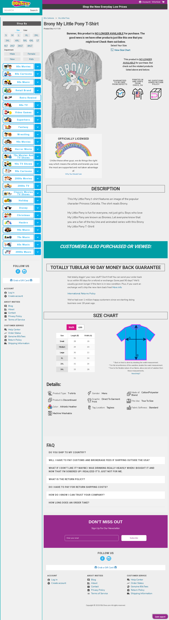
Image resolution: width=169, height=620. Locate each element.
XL (26, 35)
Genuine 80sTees (17, 336)
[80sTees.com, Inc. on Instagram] (24, 271)
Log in (11, 292)
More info (117, 287)
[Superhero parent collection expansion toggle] (38, 120)
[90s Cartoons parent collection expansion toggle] (38, 171)
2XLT (12, 45)
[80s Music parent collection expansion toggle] (38, 82)
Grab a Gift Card (21, 280)
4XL (17, 40)
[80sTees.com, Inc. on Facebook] (18, 271)
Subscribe (134, 538)
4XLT (29, 45)
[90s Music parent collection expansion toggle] (38, 230)
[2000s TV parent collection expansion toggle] (38, 186)
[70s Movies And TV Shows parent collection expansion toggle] (38, 156)
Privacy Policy (15, 316)
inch (71, 327)
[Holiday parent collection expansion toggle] (38, 200)
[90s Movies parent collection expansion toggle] (38, 142)
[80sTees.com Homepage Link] (21, 6)
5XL (25, 40)
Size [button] (18, 30)
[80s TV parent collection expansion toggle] (38, 105)
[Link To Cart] (163, 2)
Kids (31, 59)
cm (80, 327)
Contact (12, 312)
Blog (10, 305)
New (12, 59)
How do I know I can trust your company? (77, 494)
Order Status (14, 333)
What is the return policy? (67, 479)
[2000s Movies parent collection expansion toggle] (38, 178)
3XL (8, 40)
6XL (31, 40)
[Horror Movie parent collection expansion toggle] (38, 149)
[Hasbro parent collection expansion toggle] (38, 222)
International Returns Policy (81, 293)
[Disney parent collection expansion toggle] (38, 208)
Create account (15, 296)
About (11, 309)
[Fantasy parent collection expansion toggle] (38, 127)
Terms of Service (16, 319)
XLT (6, 45)
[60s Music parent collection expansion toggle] (38, 244)
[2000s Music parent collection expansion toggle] (38, 252)
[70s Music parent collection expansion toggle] (38, 237)
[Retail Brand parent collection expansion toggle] (38, 90)
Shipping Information (18, 343)
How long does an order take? (69, 502)
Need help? (135, 373)
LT (38, 40)
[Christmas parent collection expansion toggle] (38, 215)
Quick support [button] (160, 617)
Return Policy (15, 339)
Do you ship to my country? (67, 452)
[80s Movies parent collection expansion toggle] (38, 66)
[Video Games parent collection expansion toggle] (38, 112)
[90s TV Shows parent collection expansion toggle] (38, 164)
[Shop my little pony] (73, 157)
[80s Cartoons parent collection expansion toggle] (38, 74)
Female (31, 53)
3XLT (20, 45)
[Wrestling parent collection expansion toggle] (38, 134)
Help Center (14, 329)
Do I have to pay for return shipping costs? (78, 487)
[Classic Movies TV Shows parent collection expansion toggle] (38, 193)
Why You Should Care (73, 174)
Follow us (21, 266)
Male (12, 53)
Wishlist (156, 1)
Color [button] (25, 30)
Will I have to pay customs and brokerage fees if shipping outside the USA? (99, 460)
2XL (36, 35)
